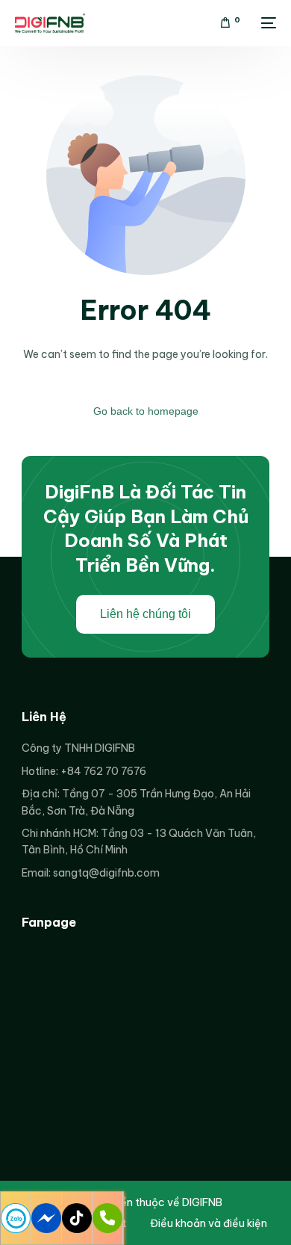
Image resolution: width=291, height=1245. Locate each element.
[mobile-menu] (265, 23)
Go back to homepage (145, 411)
